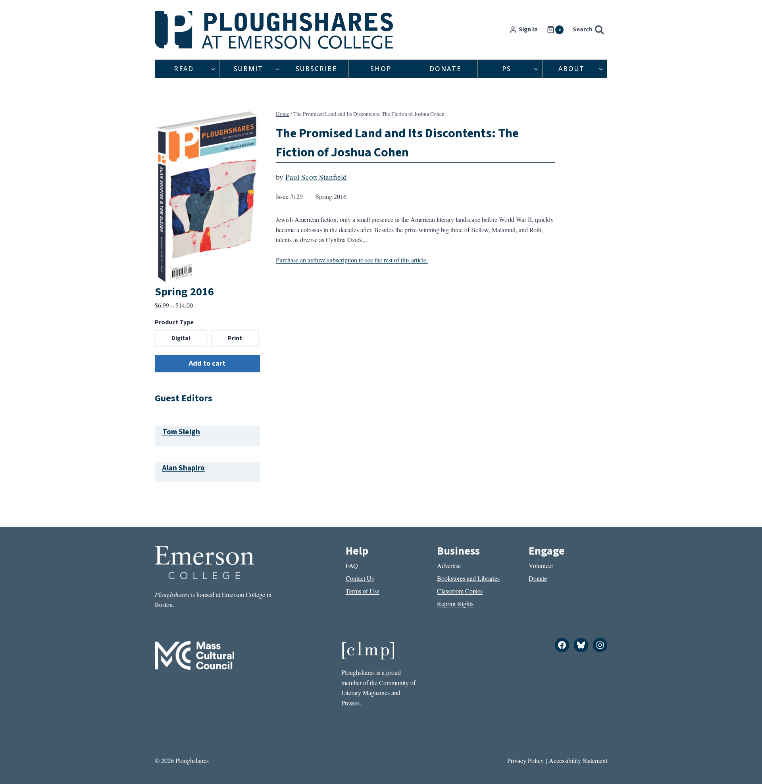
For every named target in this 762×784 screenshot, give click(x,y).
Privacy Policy (525, 760)
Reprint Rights (455, 603)
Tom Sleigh (181, 431)
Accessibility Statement (578, 760)
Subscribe (316, 68)
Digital (180, 338)
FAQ (352, 565)
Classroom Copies (460, 591)
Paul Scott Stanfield (316, 177)
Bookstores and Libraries (468, 578)
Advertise (449, 565)
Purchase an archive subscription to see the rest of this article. (352, 260)
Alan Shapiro (183, 468)
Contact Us (360, 578)
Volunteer (541, 565)
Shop (380, 68)
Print (235, 338)
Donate (445, 68)
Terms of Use (362, 591)
